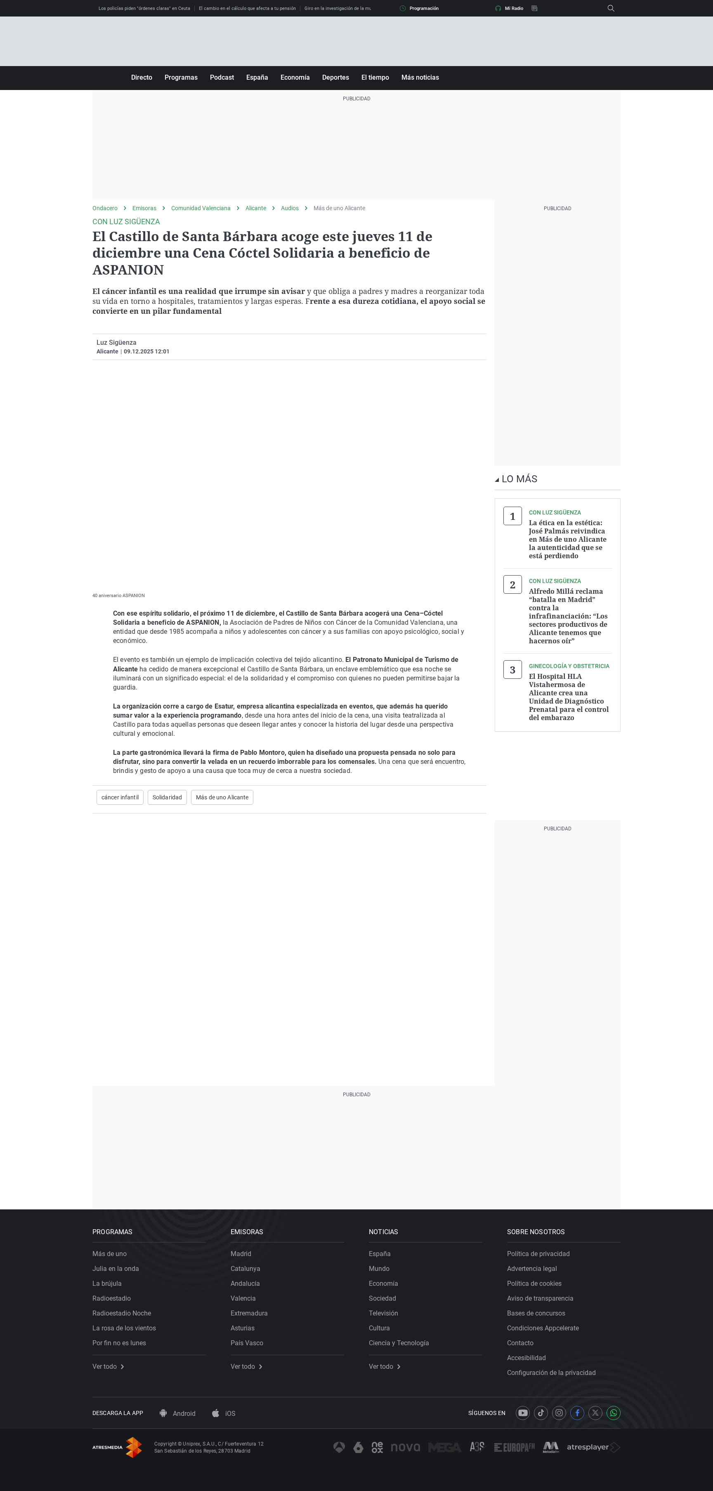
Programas (181, 77)
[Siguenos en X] (595, 1413)
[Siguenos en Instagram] (559, 1413)
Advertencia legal (532, 1269)
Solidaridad (167, 797)
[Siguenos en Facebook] (577, 1413)
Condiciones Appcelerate (543, 1328)
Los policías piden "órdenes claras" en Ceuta (144, 8)
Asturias (243, 1328)
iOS (230, 1414)
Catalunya (245, 1269)
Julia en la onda (115, 1269)
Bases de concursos (536, 1313)
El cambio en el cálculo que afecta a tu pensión (247, 8)
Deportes (335, 77)
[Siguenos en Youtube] (523, 1413)
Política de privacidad (538, 1254)
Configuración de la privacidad (551, 1373)
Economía (295, 77)
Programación (424, 8)
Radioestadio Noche (121, 1313)
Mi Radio (514, 8)
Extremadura (249, 1313)
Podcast (222, 77)
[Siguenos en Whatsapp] (614, 1413)
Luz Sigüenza (117, 342)
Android (183, 1414)
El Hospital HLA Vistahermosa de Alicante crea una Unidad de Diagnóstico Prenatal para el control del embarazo (569, 697)
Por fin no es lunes (119, 1343)
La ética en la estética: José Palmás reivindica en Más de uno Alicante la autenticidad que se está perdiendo (568, 539)
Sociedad (382, 1298)
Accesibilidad (526, 1358)
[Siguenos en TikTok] (541, 1413)
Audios (290, 208)
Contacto (520, 1343)
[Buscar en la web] (611, 8)
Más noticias (420, 77)
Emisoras (144, 208)
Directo (141, 77)
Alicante (256, 208)
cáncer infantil (120, 797)
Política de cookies (534, 1283)
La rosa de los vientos (124, 1328)
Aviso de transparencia (540, 1298)
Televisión (383, 1313)
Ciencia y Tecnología (399, 1343)
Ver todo (104, 1366)
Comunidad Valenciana (201, 208)
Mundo (379, 1269)
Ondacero (105, 208)
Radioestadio (111, 1298)
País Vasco (247, 1343)
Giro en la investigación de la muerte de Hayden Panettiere (365, 8)
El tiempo (375, 77)
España (257, 77)
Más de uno (109, 1254)
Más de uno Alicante (339, 208)
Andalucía (245, 1283)
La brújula (107, 1283)
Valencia (243, 1298)
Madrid (241, 1254)
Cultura (379, 1328)
